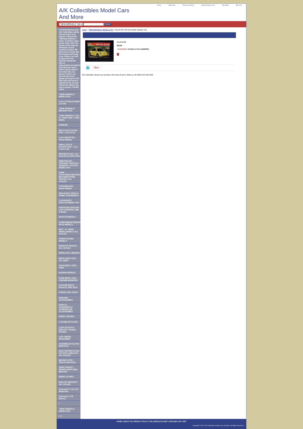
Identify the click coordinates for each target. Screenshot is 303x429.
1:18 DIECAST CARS (68, 322)
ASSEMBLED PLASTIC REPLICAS (69, 345)
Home (84, 30)
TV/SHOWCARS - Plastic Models (66, 187)
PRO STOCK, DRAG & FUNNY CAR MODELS (69, 194)
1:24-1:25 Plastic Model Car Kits (69, 102)
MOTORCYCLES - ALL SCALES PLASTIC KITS (69, 155)
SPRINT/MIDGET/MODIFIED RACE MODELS (69, 223)
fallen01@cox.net (208, 5)
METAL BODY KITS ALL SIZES (67, 259)
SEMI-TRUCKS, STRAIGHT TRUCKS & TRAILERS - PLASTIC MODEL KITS (69, 164)
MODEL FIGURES (66, 316)
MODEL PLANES (66, 377)
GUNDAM (63, 125)
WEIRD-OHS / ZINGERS (69, 253)
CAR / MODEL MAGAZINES (65, 338)
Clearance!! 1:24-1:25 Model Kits (68, 390)
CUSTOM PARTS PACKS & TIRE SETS (68, 286)
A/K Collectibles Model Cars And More (94, 13)
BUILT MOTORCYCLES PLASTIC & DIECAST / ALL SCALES (69, 353)
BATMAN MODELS (67, 273)
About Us (172, 5)
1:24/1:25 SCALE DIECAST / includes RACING (67, 329)
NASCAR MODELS (67, 217)
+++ (60, 416)
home (159, 5)
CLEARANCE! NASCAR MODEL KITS (69, 201)
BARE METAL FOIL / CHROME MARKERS (68, 279)
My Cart (239, 5)
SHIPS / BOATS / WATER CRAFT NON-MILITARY (68, 369)
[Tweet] (88, 69)
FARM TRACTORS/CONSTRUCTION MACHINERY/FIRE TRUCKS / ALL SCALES (69, 177)
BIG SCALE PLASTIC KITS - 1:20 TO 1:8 (68, 131)
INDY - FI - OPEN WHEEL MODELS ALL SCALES (68, 231)
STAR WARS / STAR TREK (68, 266)
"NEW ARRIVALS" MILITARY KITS (67, 109)
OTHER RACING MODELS (66, 240)
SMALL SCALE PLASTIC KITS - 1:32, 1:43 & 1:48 (68, 147)
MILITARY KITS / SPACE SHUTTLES (67, 361)
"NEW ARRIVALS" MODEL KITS (101, 30)
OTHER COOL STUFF (68, 292)
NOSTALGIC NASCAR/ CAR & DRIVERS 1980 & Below (69, 209)
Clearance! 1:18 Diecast (66, 397)
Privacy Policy (188, 5)
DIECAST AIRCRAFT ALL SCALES (68, 383)
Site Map (225, 5)
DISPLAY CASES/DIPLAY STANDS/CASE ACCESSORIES (66, 308)
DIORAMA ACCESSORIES (66, 299)
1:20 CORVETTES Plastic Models (67, 138)
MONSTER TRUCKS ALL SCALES (68, 247)
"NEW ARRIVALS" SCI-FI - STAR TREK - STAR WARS (69, 118)
